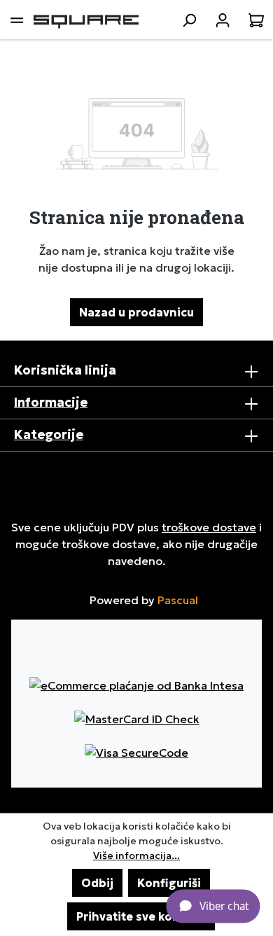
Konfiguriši (169, 883)
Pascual (178, 600)
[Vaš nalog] (222, 20)
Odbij (97, 883)
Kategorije (48, 434)
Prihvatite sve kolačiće (141, 916)
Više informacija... (136, 855)
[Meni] (17, 20)
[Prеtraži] (189, 20)
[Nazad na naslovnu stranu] (86, 19)
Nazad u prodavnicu (136, 312)
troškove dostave (209, 527)
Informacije (51, 402)
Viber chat (224, 905)
